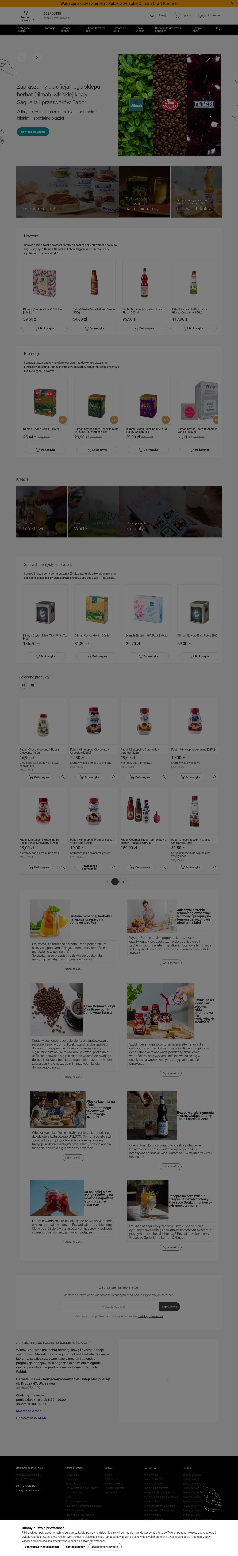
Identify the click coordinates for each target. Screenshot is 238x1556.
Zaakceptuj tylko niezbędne (42, 1546)
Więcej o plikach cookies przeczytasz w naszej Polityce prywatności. (63, 1541)
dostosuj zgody (75, 1546)
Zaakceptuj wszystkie (105, 1546)
